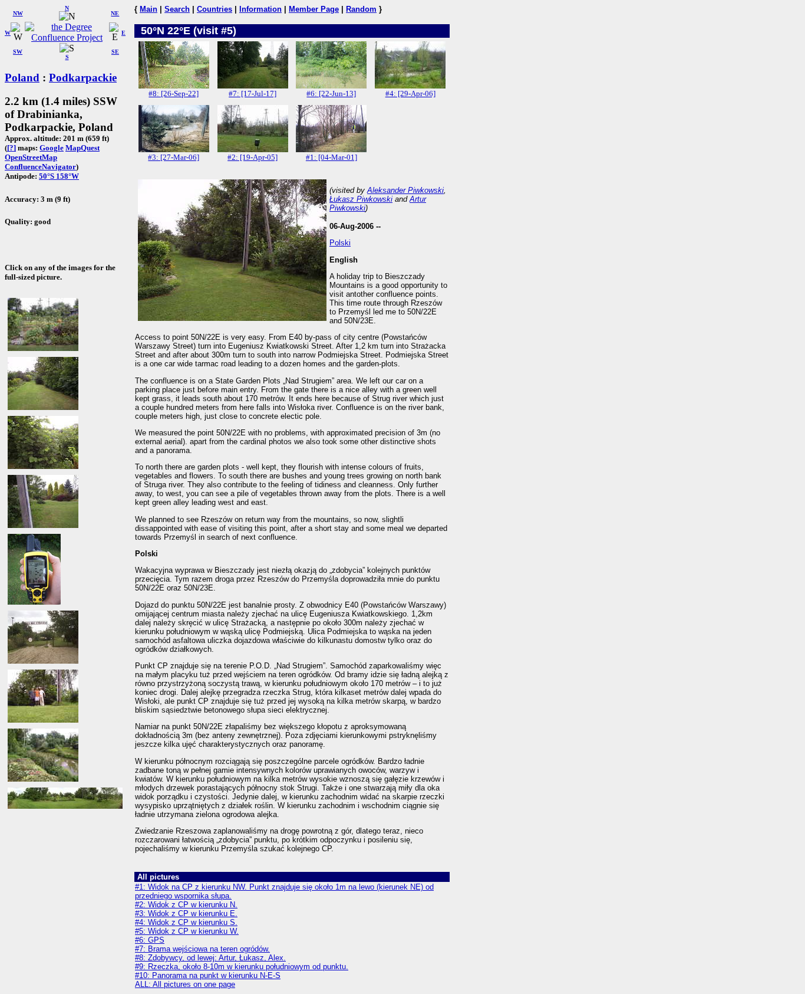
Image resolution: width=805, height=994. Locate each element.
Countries (214, 9)
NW (18, 13)
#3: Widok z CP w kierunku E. (186, 913)
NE (115, 13)
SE (115, 51)
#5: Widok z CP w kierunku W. (187, 931)
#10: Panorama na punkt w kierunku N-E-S (208, 975)
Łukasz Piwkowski (360, 199)
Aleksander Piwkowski (405, 190)
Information (260, 9)
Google (51, 147)
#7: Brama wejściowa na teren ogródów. (202, 948)
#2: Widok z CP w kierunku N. (186, 904)
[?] (11, 147)
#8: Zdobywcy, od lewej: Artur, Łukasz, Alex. (210, 957)
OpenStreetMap (31, 157)
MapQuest (82, 147)
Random (361, 9)
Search (177, 9)
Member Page (314, 9)
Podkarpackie (83, 77)
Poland (22, 77)
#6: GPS (149, 940)
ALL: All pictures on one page (185, 984)
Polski (340, 242)
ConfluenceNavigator (40, 166)
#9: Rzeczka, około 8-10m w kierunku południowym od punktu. (241, 966)
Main (148, 9)
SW (17, 51)
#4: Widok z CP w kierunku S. (186, 922)
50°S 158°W (59, 176)
